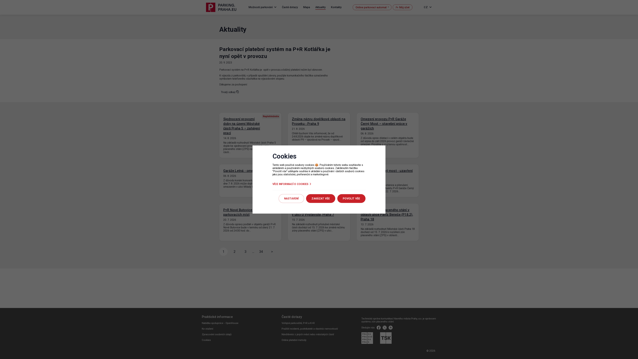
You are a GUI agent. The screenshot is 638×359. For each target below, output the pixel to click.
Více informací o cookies (290, 184)
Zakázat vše (321, 198)
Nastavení (291, 198)
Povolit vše (351, 198)
